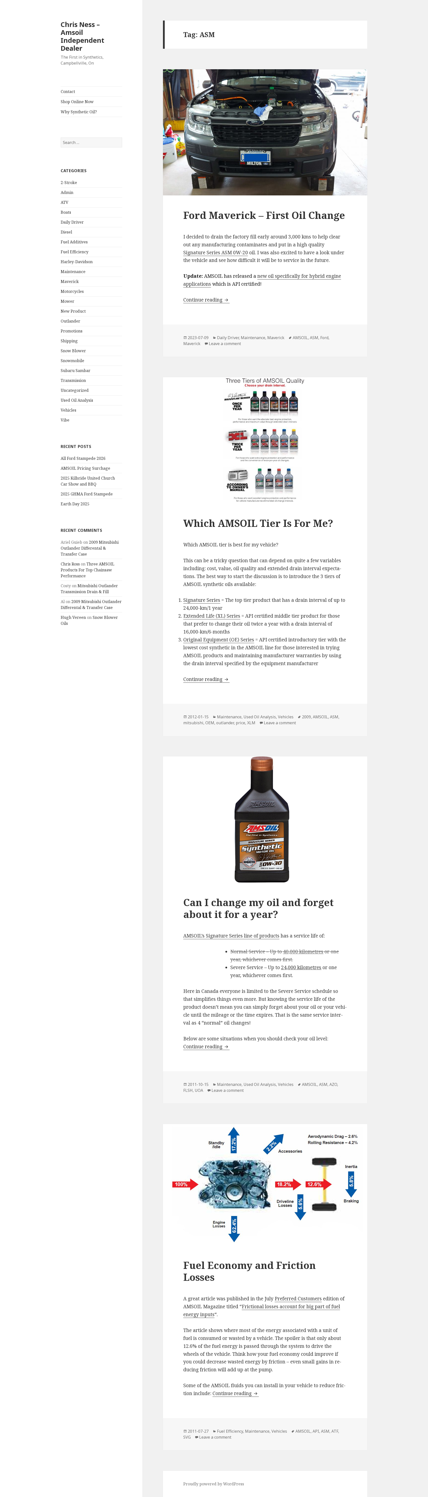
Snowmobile (72, 360)
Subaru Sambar (75, 370)
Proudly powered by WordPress (213, 1484)
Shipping (69, 341)
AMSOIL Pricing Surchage (85, 468)
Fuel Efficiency (74, 252)
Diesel (66, 232)
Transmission (73, 380)
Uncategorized (75, 390)
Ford (324, 337)
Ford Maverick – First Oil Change (264, 215)
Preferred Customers (298, 1298)
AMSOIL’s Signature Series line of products (231, 936)
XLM (251, 722)
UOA (199, 1090)
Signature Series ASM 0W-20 (215, 252)
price (240, 722)
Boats (66, 212)
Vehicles (68, 410)
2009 (306, 717)
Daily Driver (72, 222)
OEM (209, 722)
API (316, 1431)
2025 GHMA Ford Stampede (87, 494)
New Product (73, 311)
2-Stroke (69, 182)
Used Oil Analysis (77, 400)
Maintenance (73, 271)
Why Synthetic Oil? (79, 112)
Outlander (70, 321)
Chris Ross (70, 564)
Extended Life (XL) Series (211, 616)
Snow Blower (73, 350)
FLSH (188, 1090)
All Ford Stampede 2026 (83, 458)
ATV (64, 202)
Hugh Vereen (73, 617)
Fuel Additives (74, 242)
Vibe (65, 420)
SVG (187, 1437)
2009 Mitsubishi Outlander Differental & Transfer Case (90, 548)
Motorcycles (72, 291)
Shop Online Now (77, 101)
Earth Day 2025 (75, 504)
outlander (225, 722)
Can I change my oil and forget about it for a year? (258, 908)
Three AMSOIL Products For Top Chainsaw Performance (87, 570)
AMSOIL (300, 337)
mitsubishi (193, 722)
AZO (333, 1084)
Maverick (70, 281)
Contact (68, 91)
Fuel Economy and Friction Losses (249, 1271)
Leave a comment (225, 343)
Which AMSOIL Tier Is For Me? (258, 523)
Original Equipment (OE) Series (218, 639)
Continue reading (206, 300)
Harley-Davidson (77, 261)
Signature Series (201, 600)
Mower (67, 301)
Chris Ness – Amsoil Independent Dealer (82, 36)
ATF (334, 1431)
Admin (67, 192)
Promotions (71, 331)
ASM (314, 337)
